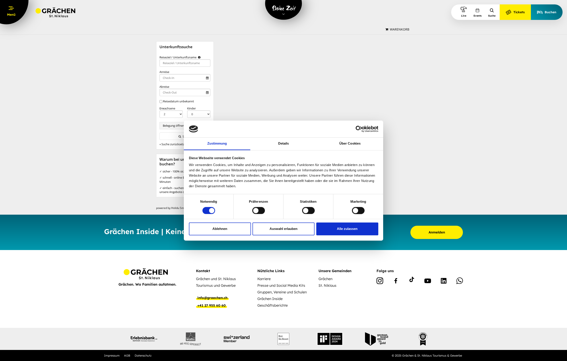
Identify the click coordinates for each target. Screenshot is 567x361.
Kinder (191, 108)
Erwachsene (167, 108)
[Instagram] (380, 281)
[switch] (258, 210)
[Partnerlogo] (144, 339)
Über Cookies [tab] (350, 143)
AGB (127, 355)
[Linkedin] (443, 281)
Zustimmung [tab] (217, 143)
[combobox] (184, 63)
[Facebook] (395, 281)
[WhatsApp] (459, 281)
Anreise (164, 72)
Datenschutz (143, 355)
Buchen (550, 12)
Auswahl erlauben (283, 229)
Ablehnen (219, 229)
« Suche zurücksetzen (173, 144)
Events (478, 15)
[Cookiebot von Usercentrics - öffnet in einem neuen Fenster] (359, 129)
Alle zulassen (347, 229)
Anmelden (437, 232)
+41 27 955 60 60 (211, 306)
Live (463, 15)
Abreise (164, 87)
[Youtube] (427, 281)
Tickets (519, 12)
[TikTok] (411, 281)
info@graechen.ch (212, 298)
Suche (491, 15)
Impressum (112, 355)
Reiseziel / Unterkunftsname (178, 57)
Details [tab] (283, 143)
